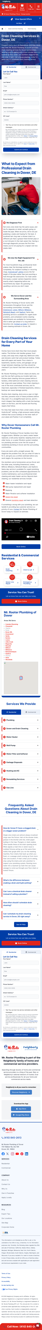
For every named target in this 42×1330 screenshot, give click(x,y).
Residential (12, 67)
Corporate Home (8, 1227)
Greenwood (7, 310)
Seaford (22, 312)
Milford (21, 310)
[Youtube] (17, 1153)
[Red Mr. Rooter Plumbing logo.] (21, 1130)
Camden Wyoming (11, 624)
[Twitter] (7, 1153)
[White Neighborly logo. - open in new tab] (6, 1)
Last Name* (7, 82)
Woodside (8, 659)
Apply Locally (7, 1197)
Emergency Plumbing (27, 582)
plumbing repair (17, 500)
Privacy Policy (34, 135)
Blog (3, 1209)
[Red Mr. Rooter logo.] (11, 1048)
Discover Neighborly (19, 1092)
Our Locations (7, 1218)
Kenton (7, 638)
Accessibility (6, 1281)
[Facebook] (3, 1153)
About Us (5, 1180)
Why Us (4, 1189)
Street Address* (8, 107)
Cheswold (8, 626)
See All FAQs (21, 924)
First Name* (7, 74)
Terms (25, 135)
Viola (7, 657)
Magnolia (8, 644)
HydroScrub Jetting (15, 272)
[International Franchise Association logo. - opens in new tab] (5, 1233)
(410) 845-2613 (12, 1137)
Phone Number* (8, 99)
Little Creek (9, 642)
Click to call (27, 570)
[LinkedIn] (26, 1153)
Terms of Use (6, 1273)
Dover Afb (8, 632)
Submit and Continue (21, 149)
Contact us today (20, 324)
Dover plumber (24, 57)
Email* (5, 91)
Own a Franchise (8, 1193)
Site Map (5, 1223)
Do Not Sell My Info (8, 1285)
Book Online (22, 9)
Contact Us (6, 1184)
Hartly (7, 636)
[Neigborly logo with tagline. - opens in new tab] (31, 1048)
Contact (17, 509)
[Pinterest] (21, 1153)
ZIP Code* (6, 116)
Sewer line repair (11, 497)
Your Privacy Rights (11, 1289)
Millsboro (27, 310)
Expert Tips (6, 1214)
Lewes (15, 310)
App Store (22, 1109)
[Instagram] (12, 1153)
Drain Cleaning (9, 569)
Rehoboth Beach (9, 312)
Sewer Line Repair (10, 582)
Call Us (31, 9)
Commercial (32, 67)
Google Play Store (22, 1115)
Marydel (8, 646)
